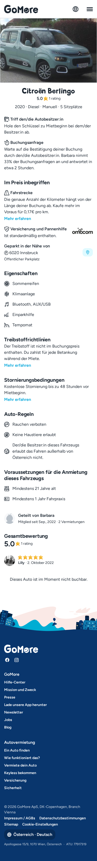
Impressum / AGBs (19, 818)
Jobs (8, 720)
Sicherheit (13, 788)
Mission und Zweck (20, 690)
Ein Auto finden (17, 750)
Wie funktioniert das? (22, 758)
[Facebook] (7, 660)
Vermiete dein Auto (20, 765)
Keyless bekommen (20, 773)
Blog (7, 727)
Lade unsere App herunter (25, 705)
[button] (48, 252)
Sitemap (11, 824)
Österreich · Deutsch (32, 834)
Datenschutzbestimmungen (62, 818)
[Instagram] (16, 660)
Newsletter (13, 712)
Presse (9, 697)
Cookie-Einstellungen (40, 824)
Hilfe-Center (14, 682)
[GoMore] (21, 9)
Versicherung (15, 780)
